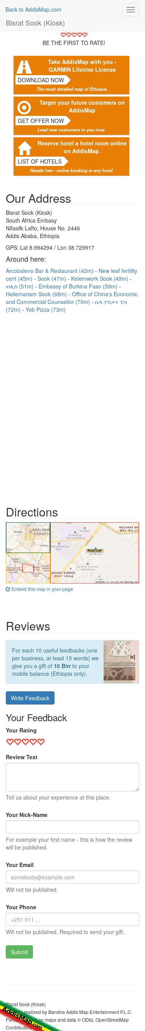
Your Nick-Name (27, 815)
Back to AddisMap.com (33, 9)
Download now (41, 80)
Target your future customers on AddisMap (82, 106)
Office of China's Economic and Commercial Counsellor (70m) (72, 298)
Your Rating (21, 730)
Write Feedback (30, 698)
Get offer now (41, 120)
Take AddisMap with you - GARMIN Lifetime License (82, 65)
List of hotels (39, 161)
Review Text (22, 757)
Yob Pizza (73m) (46, 309)
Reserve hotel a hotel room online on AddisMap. (82, 147)
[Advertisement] (72, 405)
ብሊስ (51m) (20, 286)
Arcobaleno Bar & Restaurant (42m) (50, 271)
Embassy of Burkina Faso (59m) (79, 286)
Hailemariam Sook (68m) (37, 294)
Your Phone (21, 907)
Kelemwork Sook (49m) (100, 278)
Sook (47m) (53, 278)
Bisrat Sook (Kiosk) (35, 22)
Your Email (20, 865)
